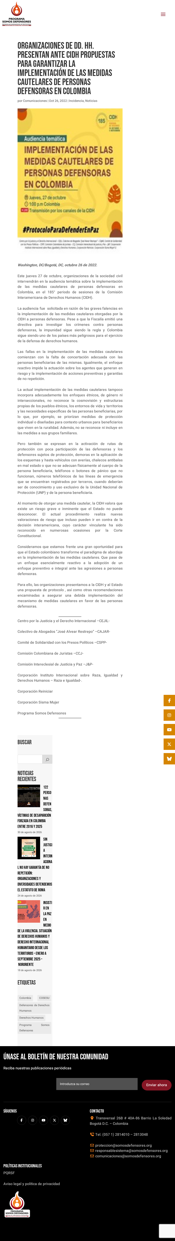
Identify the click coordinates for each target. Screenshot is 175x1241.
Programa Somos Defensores (34, 1027)
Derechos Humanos (31, 1018)
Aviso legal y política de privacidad (31, 1184)
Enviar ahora (156, 1085)
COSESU (44, 998)
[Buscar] (47, 759)
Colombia (25, 998)
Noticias (91, 100)
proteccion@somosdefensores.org (123, 1145)
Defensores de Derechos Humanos (34, 1008)
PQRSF (9, 1173)
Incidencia (76, 100)
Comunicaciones (35, 100)
